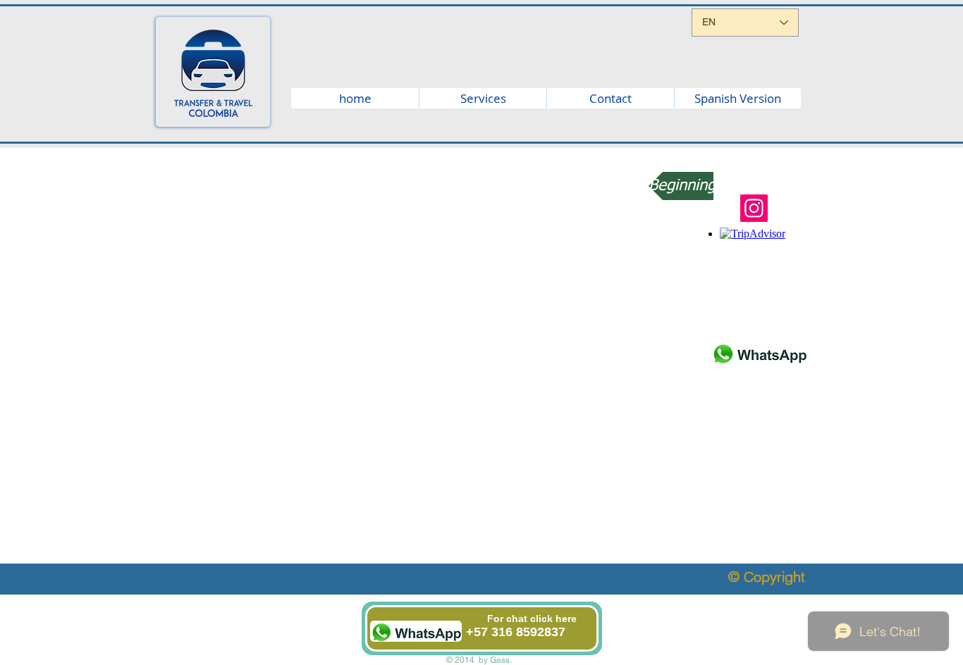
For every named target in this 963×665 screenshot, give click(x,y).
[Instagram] (754, 208)
